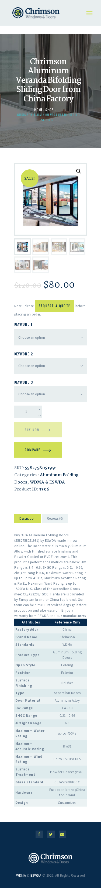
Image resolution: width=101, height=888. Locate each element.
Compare (32, 450)
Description (27, 518)
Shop (49, 109)
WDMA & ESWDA (47, 482)
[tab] (27, 519)
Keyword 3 (23, 382)
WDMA (21, 875)
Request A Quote (54, 306)
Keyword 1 (23, 324)
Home (38, 109)
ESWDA (35, 875)
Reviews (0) (55, 518)
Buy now (32, 430)
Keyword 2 (23, 353)
